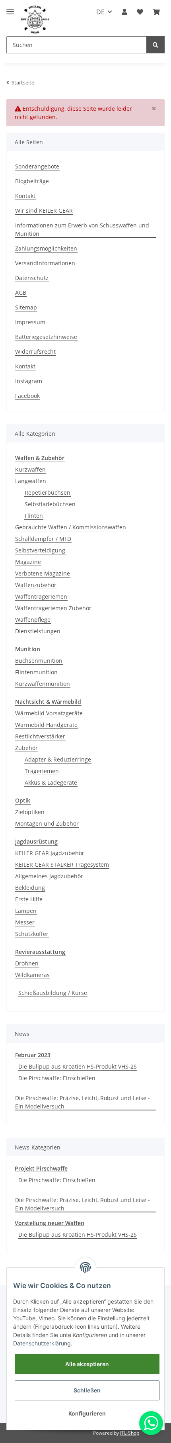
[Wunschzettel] (140, 12)
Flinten (34, 515)
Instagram (28, 381)
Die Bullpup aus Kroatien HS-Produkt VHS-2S (77, 1066)
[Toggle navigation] (10, 8)
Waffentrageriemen (41, 596)
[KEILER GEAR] (35, 19)
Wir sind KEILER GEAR (44, 210)
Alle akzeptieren (87, 1364)
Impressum (30, 322)
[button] (124, 12)
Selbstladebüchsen (50, 504)
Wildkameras (32, 975)
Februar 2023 (33, 1055)
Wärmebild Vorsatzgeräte (49, 713)
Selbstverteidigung (40, 550)
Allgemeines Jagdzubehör (49, 876)
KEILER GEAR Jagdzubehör (49, 853)
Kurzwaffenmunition (42, 683)
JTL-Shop (129, 1432)
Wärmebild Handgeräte (46, 724)
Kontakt (25, 196)
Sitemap (26, 307)
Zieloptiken (30, 812)
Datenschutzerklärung (42, 1343)
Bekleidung (30, 887)
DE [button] (100, 12)
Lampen (26, 910)
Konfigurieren (87, 1413)
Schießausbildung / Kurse (52, 993)
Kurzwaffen (30, 469)
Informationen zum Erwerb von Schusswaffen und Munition (82, 229)
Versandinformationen (45, 263)
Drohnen (27, 963)
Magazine (28, 562)
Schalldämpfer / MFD (43, 538)
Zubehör (26, 748)
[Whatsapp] (151, 1423)
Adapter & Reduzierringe (58, 759)
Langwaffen (30, 481)
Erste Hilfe (29, 899)
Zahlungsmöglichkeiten (46, 248)
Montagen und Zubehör (47, 823)
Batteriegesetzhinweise (46, 337)
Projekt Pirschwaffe (41, 1168)
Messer (25, 922)
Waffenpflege (33, 619)
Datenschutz (32, 278)
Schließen (87, 1390)
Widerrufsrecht (35, 351)
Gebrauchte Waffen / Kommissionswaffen (70, 527)
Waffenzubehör (35, 585)
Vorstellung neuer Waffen (49, 1223)
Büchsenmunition (38, 660)
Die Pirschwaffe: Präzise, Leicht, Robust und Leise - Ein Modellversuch (82, 1102)
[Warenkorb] (156, 12)
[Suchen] (155, 44)
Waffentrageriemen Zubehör (53, 608)
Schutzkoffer (32, 934)
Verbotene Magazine (42, 573)
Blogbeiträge (32, 181)
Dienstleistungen (37, 631)
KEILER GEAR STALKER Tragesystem (62, 864)
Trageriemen (42, 771)
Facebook (27, 395)
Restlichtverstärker (40, 736)
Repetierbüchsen (47, 492)
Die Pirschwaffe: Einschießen (56, 1078)
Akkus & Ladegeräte (51, 782)
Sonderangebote (37, 166)
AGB (20, 292)
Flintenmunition (36, 672)
